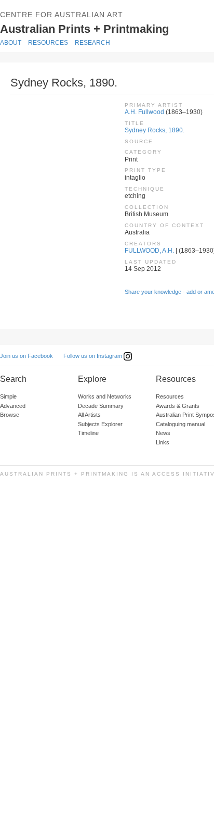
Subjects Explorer (100, 424)
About (10, 42)
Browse (9, 415)
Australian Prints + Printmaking (99, 28)
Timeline (88, 433)
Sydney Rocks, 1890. (154, 130)
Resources (48, 42)
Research (92, 42)
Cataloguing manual (180, 424)
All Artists (89, 415)
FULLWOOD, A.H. (149, 250)
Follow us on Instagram (93, 356)
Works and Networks (104, 396)
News (163, 433)
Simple (8, 396)
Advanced (12, 406)
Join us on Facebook (26, 356)
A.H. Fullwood (144, 112)
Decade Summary (101, 406)
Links (162, 442)
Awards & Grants (177, 406)
